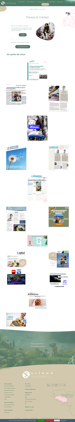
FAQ (26, 403)
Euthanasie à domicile (9, 390)
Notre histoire (40, 1)
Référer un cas (68, 1)
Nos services (21, 1)
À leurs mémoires (51, 1)
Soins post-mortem (8, 392)
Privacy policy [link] (63, 420)
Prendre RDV (45, 4)
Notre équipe (28, 383)
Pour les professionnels (9, 404)
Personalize (57, 420)
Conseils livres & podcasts (30, 399)
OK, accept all (41, 420)
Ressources (59, 1)
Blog (26, 397)
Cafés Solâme (7, 397)
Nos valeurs (6, 412)
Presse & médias (28, 401)
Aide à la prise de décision (10, 388)
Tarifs (5, 399)
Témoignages (28, 386)
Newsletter (27, 394)
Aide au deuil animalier (9, 394)
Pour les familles (7, 406)
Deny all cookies (49, 420)
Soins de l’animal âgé (9, 386)
